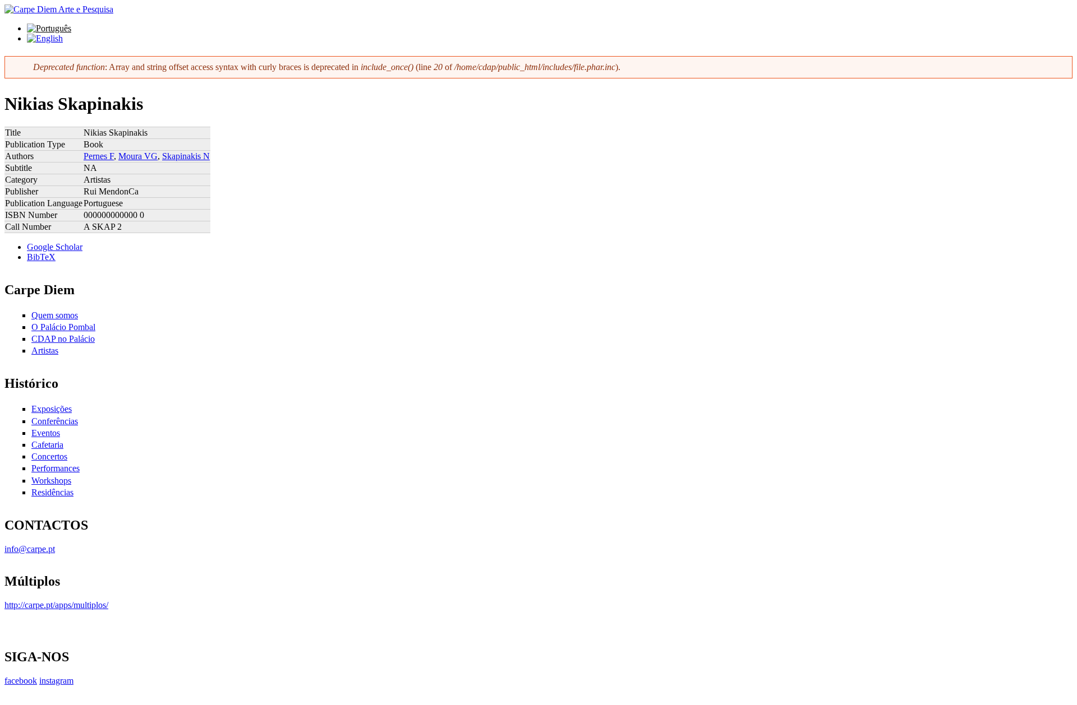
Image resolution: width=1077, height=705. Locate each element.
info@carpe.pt (29, 549)
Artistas (44, 350)
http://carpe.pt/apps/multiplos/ (56, 605)
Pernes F (99, 156)
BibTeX (41, 257)
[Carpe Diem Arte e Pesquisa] (58, 9)
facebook (20, 680)
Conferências (54, 421)
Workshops (51, 480)
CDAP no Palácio (63, 339)
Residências (52, 492)
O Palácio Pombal (63, 327)
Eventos (45, 433)
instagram (56, 680)
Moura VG (138, 156)
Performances (55, 468)
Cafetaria (47, 444)
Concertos (49, 456)
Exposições (51, 409)
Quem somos (54, 315)
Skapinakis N (186, 156)
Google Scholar (54, 247)
